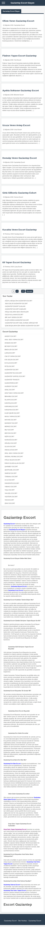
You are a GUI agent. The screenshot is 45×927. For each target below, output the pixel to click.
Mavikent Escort (11, 423)
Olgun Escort (10, 446)
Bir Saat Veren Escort (13, 317)
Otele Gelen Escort (12, 460)
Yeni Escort (17, 60)
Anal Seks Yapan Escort (14, 339)
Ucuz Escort (18, 129)
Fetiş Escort (10, 366)
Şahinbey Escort (11, 466)
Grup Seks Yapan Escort (14, 393)
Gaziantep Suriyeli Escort (15, 376)
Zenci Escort (10, 503)
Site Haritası (22, 921)
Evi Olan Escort (11, 363)
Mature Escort (10, 420)
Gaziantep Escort (19, 25)
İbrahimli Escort (11, 396)
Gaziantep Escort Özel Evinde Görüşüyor (21, 323)
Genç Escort (10, 390)
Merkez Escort (10, 426)
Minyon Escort (10, 433)
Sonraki (29, 291)
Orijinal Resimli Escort (14, 456)
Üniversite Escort (12, 483)
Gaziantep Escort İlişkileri (15, 309)
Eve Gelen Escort (12, 359)
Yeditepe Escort (11, 496)
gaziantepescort (11, 383)
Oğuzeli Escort (11, 443)
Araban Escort (10, 343)
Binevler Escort (19, 95)
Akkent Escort (10, 336)
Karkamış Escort (11, 406)
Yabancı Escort (11, 486)
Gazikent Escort (11, 386)
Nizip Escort (9, 436)
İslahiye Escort (11, 400)
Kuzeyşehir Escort (12, 413)
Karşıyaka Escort (11, 410)
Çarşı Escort (18, 267)
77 (23, 291)
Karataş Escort (19, 234)
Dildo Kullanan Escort (14, 314)
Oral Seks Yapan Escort (14, 453)
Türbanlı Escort (11, 476)
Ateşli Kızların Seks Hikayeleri (16, 312)
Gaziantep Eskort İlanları (15, 306)
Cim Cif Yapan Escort (13, 356)
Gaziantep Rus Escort (13, 373)
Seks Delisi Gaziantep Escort (16, 303)
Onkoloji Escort (11, 450)
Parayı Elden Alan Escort (15, 463)
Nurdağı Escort (11, 440)
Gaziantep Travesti (12, 380)
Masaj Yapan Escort (12, 416)
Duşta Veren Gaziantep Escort (17, 320)
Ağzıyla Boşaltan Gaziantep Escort (18, 301)
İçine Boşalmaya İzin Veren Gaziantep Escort (22, 326)
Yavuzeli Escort (11, 493)
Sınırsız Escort (18, 197)
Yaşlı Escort (10, 490)
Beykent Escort (11, 346)
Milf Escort (9, 430)
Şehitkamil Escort (12, 470)
